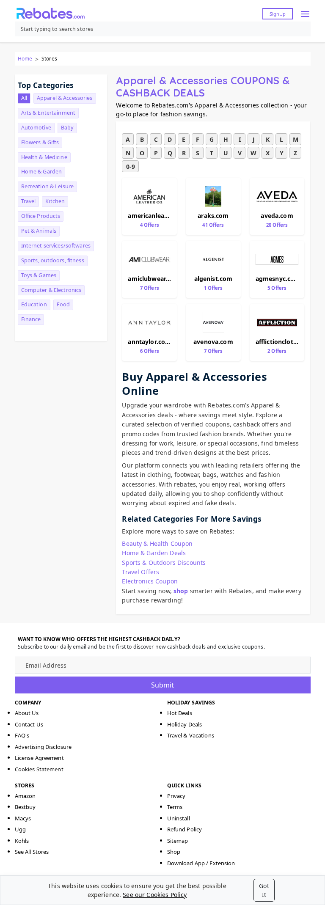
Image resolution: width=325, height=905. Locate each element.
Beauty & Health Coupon (157, 543)
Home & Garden (41, 171)
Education (34, 304)
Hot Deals (179, 713)
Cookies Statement (39, 769)
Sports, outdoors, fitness (52, 260)
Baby (67, 127)
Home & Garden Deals (154, 553)
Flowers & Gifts (40, 142)
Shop (174, 851)
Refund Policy (184, 829)
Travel (28, 201)
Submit (162, 685)
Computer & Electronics (51, 290)
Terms (175, 807)
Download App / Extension (201, 863)
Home (25, 58)
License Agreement (39, 758)
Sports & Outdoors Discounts (164, 562)
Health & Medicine (44, 157)
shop (181, 591)
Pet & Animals (39, 230)
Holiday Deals (184, 724)
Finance (31, 319)
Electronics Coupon (150, 581)
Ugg (20, 829)
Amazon (25, 796)
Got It (264, 890)
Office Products (41, 216)
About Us (27, 713)
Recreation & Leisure (47, 186)
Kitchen (55, 201)
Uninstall (178, 818)
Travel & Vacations (190, 735)
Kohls (22, 840)
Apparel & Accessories (65, 98)
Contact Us (29, 724)
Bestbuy (25, 807)
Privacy (176, 796)
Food (63, 304)
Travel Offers (140, 572)
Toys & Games (39, 275)
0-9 (130, 166)
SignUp (278, 14)
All (24, 98)
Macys (23, 818)
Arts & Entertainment (48, 112)
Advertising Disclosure (43, 747)
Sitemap (177, 840)
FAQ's (22, 735)
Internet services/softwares (56, 245)
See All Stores (32, 851)
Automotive (36, 127)
